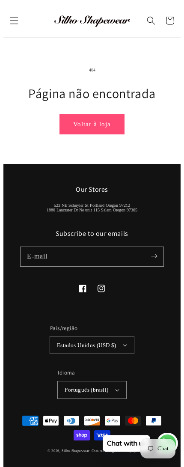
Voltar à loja (92, 124)
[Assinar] (154, 256)
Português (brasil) (86, 390)
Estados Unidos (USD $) (86, 345)
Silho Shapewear (76, 451)
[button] (14, 20)
